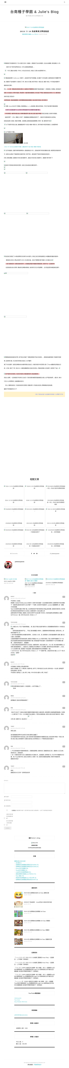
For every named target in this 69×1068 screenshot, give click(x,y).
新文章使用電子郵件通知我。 (9, 823)
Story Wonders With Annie (20, 1001)
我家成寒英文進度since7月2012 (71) (26, 874)
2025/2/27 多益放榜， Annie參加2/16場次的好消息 (38, 902)
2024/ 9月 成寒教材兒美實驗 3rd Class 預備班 (36, 930)
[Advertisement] (34, 49)
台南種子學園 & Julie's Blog (34, 12)
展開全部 (16, 861)
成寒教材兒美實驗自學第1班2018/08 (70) (27, 864)
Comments (14, 553)
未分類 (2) (18, 863)
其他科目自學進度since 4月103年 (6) (26, 877)
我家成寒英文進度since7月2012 (30, 34)
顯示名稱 (6, 796)
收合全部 (22, 861)
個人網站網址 (7, 806)
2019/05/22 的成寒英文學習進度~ (54, 582)
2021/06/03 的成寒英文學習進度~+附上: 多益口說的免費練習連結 (55, 502)
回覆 (64, 596)
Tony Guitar (17, 1000)
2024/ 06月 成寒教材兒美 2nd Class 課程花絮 (36, 893)
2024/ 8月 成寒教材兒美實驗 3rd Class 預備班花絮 (38, 939)
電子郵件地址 (7, 801)
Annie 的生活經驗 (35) (22, 868)
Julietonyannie (17, 998)
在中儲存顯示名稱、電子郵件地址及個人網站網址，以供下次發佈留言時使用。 (32, 810)
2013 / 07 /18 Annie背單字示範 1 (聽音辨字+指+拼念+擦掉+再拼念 (22, 146)
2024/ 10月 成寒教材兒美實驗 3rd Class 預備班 (37, 920)
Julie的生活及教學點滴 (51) (23, 872)
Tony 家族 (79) (20, 876)
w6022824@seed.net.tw (21, 1015)
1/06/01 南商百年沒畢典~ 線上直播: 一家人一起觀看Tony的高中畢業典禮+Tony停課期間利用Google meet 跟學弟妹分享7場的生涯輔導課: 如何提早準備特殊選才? (34, 969)
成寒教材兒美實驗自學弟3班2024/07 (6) (27, 879)
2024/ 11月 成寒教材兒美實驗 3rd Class (35, 911)
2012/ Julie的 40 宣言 (9, 581)
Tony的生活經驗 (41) (21, 870)
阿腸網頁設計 (37, 1064)
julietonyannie (55, 553)
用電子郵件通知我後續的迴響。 (9, 816)
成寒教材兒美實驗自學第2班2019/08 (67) (27, 866)
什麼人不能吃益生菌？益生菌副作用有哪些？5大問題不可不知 (49, 394)
